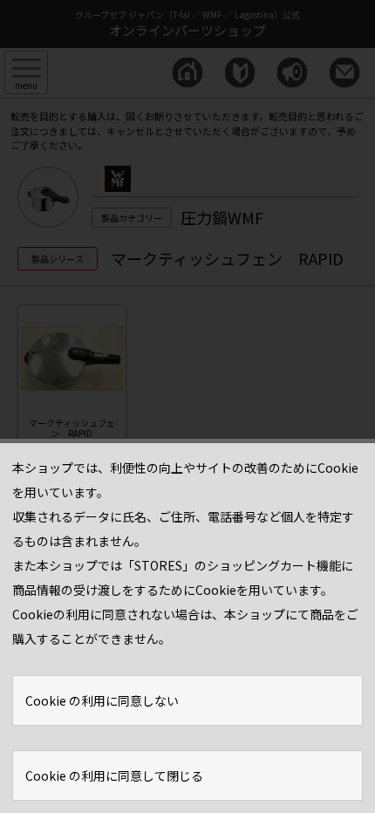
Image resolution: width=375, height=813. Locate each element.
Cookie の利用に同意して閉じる (114, 775)
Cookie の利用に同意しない (102, 700)
